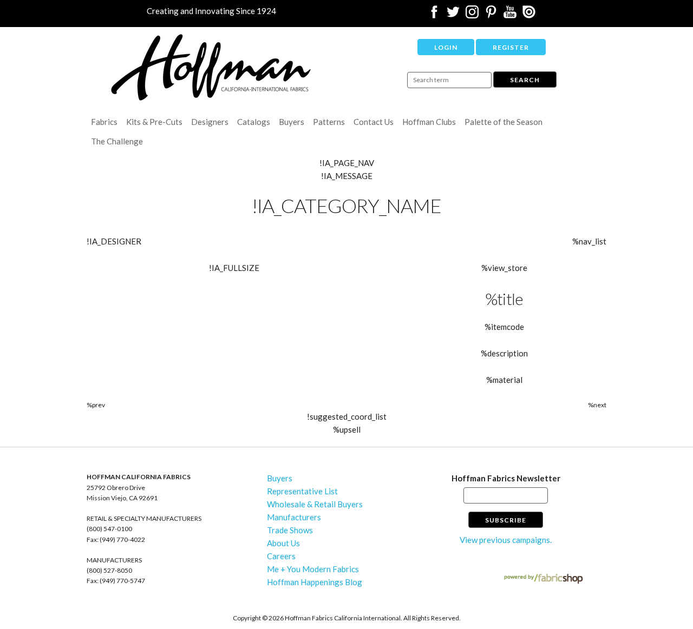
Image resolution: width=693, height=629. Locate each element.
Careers (281, 556)
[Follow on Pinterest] (491, 15)
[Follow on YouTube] (510, 15)
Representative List (302, 491)
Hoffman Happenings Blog (314, 582)
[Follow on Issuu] (528, 15)
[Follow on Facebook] (434, 15)
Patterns (329, 122)
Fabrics (104, 122)
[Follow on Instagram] (472, 15)
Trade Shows (290, 530)
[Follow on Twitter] (453, 15)
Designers (209, 122)
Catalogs (253, 122)
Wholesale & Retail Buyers (315, 504)
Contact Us (374, 122)
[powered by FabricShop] (543, 579)
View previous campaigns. (506, 540)
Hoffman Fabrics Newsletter (506, 478)
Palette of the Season (503, 122)
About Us (283, 543)
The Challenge (117, 141)
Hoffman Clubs (429, 122)
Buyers (291, 122)
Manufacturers (294, 517)
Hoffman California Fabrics (211, 67)
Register (511, 47)
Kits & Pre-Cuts (154, 122)
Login (445, 47)
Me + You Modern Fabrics (313, 569)
